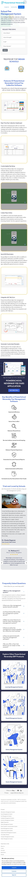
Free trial (2, 850)
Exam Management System (6, 814)
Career (2, 848)
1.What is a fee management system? (11, 591)
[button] (1, 562)
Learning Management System (14, 687)
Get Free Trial (14, 7)
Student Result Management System (8, 832)
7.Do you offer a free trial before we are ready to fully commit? (11, 645)
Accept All (14, 867)
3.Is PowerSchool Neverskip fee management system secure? (11, 613)
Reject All (14, 875)
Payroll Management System (14, 718)
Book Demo (21, 7)
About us (3, 846)
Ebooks (2, 854)
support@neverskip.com (17, 792)
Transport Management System (7, 836)
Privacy (6, 792)
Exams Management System (14, 782)
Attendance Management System (8, 812)
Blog (13, 790)
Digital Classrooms (4, 822)
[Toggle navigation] (25, 2)
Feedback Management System (7, 818)
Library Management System (14, 749)
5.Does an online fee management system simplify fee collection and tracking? (12, 629)
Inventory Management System (7, 820)
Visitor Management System (7, 838)
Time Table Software (5, 834)
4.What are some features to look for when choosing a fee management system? (12, 621)
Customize (14, 871)
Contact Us (6, 7)
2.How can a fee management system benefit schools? (12, 606)
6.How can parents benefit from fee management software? (11, 637)
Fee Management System (6, 816)
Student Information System (7, 830)
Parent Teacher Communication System (9, 826)
